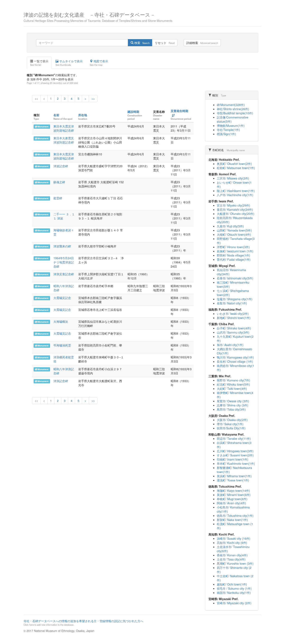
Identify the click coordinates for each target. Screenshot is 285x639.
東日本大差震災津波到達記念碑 (63, 140)
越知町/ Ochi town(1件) (232, 584)
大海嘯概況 (60, 321)
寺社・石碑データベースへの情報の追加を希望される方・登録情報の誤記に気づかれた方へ (83, 622)
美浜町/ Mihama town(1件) (234, 476)
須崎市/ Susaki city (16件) (233, 538)
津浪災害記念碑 (63, 274)
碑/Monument (42, 126)
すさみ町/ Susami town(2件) (235, 455)
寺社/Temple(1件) (228, 130)
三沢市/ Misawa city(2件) (233, 178)
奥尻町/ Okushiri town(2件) (234, 164)
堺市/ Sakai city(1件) (230, 424)
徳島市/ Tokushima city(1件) (235, 515)
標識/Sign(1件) (226, 134)
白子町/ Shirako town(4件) (234, 328)
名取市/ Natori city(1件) (232, 303)
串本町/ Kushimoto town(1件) (236, 463)
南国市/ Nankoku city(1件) (234, 592)
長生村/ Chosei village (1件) (235, 361)
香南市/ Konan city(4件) (232, 555)
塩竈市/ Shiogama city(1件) (234, 299)
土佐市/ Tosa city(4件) (231, 559)
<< (36, 98)
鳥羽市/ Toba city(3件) (231, 409)
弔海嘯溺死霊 (62, 345)
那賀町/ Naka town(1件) (232, 520)
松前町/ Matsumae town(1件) (236, 168)
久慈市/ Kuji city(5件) (230, 226)
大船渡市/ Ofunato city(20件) (235, 214)
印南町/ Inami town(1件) (232, 459)
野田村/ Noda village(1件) (233, 255)
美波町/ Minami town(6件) (234, 495)
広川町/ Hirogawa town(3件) (235, 451)
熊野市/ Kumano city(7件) (233, 380)
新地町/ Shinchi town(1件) (234, 318)
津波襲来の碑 (62, 246)
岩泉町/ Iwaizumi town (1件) (235, 251)
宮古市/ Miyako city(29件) (233, 205)
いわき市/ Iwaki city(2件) (233, 313)
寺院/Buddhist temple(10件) (235, 113)
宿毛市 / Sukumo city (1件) (234, 588)
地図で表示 (99, 62)
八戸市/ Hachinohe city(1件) (235, 195)
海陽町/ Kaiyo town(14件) (233, 490)
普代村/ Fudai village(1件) (234, 259)
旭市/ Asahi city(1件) (230, 345)
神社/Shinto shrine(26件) (233, 109)
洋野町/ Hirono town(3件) (233, 247)
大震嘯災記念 (62, 298)
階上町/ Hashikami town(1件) (236, 191)
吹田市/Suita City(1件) (231, 428)
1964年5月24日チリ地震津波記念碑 (63, 262)
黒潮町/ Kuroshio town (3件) (235, 563)
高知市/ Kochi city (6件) (232, 543)
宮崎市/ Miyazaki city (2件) (234, 603)
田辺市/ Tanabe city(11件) (234, 438)
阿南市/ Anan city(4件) (231, 503)
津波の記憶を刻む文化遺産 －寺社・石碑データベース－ (98, 16)
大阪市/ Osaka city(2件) (232, 420)
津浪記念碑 (60, 381)
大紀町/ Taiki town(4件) (232, 388)
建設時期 (133, 112)
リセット (165, 43)
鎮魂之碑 (59, 182)
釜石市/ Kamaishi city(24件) (235, 209)
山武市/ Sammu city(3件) (233, 332)
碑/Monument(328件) (231, 105)
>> (93, 98)
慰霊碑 (57, 198)
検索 (142, 43)
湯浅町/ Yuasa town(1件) (233, 480)
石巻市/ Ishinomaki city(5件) (235, 278)
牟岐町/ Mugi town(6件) (232, 499)
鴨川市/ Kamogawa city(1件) (235, 357)
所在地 (82, 115)
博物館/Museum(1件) (231, 125)
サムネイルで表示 (69, 62)
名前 (56, 115)
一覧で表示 (39, 62)
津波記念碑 (60, 166)
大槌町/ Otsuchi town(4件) (234, 234)
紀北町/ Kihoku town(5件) (233, 384)
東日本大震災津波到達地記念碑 (63, 128)
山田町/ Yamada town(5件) (234, 230)
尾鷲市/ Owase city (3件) (233, 401)
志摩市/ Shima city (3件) (232, 405)
